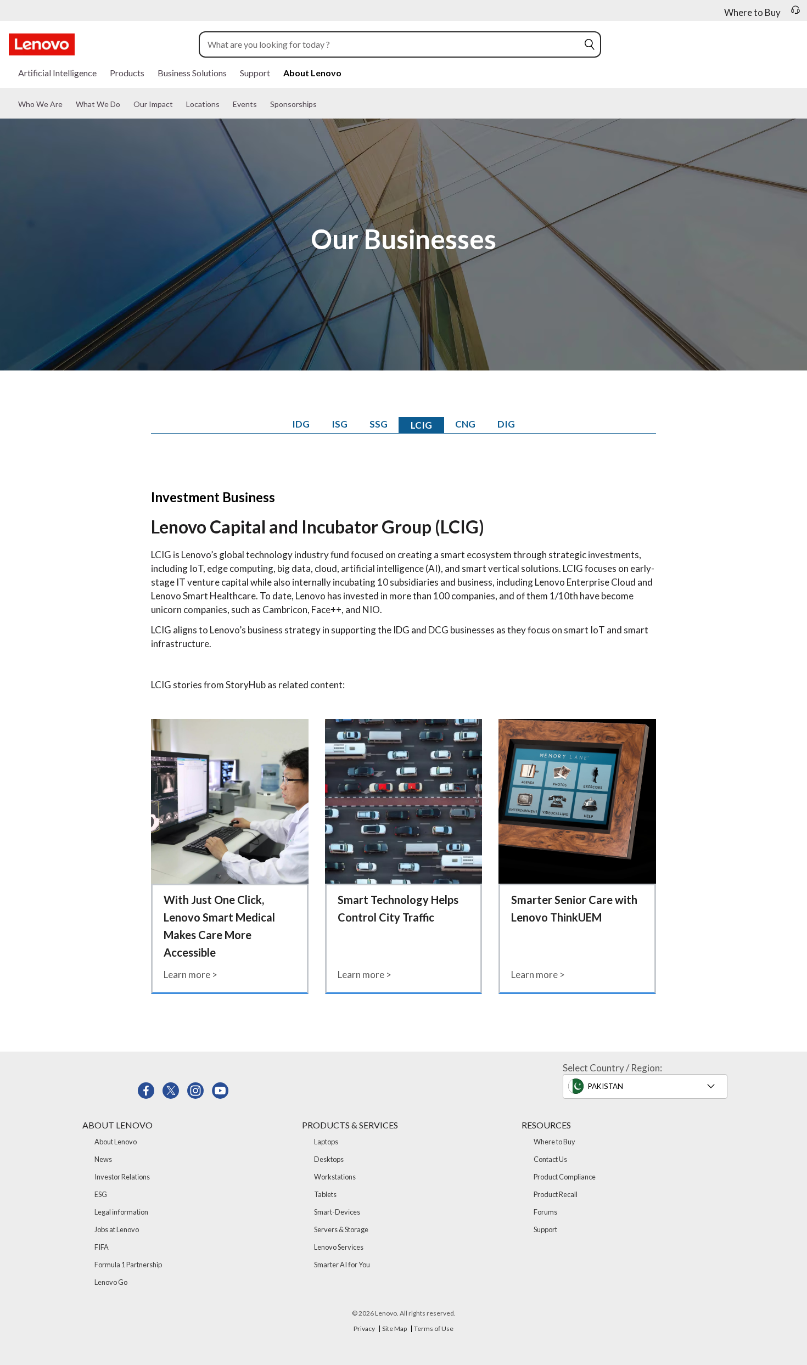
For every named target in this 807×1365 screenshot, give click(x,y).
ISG (340, 424)
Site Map (394, 1328)
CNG (465, 424)
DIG (506, 424)
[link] (795, 13)
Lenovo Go (110, 1282)
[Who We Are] (70, 108)
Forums (545, 1211)
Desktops (329, 1159)
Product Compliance (565, 1176)
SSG (378, 424)
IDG (301, 424)
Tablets (325, 1194)
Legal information (121, 1211)
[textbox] (648, 1086)
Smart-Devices (337, 1211)
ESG (100, 1194)
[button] (589, 44)
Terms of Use (433, 1328)
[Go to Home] (42, 44)
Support (545, 1229)
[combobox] (391, 44)
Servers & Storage (341, 1229)
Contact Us (550, 1159)
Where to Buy (554, 1141)
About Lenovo (115, 1141)
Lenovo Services (338, 1247)
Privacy (364, 1328)
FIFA (101, 1247)
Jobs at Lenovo (116, 1229)
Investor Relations (122, 1176)
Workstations (335, 1176)
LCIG (421, 425)
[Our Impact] (180, 108)
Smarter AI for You (342, 1264)
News (103, 1159)
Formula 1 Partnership (128, 1264)
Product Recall (556, 1194)
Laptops (326, 1141)
